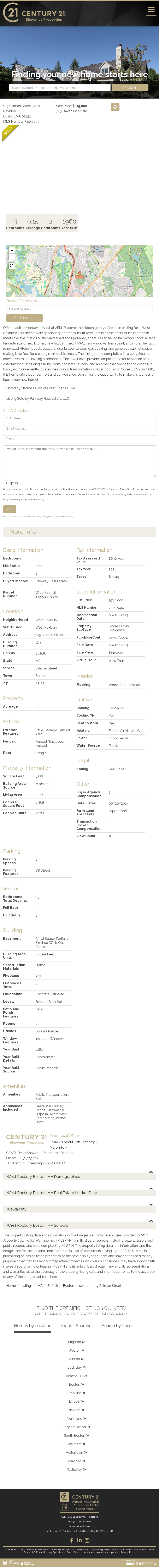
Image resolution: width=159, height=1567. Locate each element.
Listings (27, 1286)
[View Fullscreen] (12, 266)
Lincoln (74, 1401)
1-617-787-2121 (28, 1158)
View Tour (116, 661)
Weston (75, 1350)
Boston (68, 1286)
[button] (130, 87)
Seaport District (74, 1427)
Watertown (74, 1453)
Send (9, 509)
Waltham (74, 1444)
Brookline (74, 1393)
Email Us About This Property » (73, 1142)
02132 (83, 1286)
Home (11, 1286)
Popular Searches (77, 1325)
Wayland (74, 1461)
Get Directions (24, 318)
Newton (74, 1410)
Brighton (74, 1342)
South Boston (74, 1436)
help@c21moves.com (79, 1521)
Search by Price (117, 1325)
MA (40, 1286)
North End (74, 1418)
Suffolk (53, 1286)
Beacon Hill (74, 1376)
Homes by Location (32, 1325)
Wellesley (74, 1470)
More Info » (58, 1147)
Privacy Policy (36, 499)
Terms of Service (62, 517)
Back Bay (74, 1367)
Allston (74, 1359)
